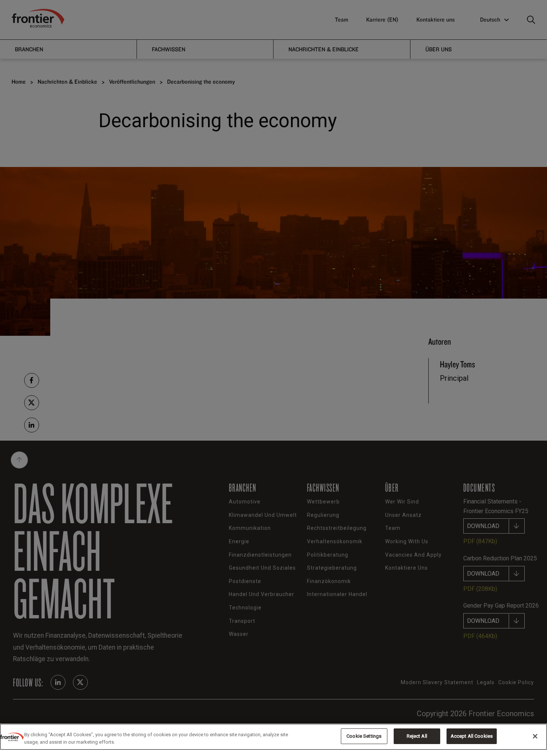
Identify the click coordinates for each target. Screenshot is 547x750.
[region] (273, 737)
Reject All (417, 736)
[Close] (535, 736)
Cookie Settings (363, 736)
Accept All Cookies (472, 736)
